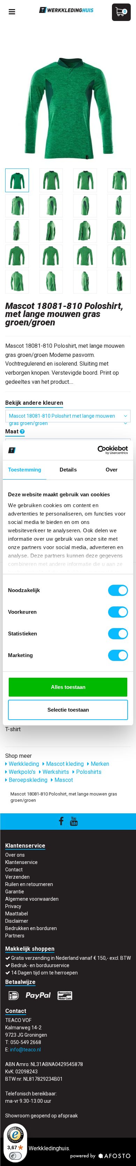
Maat (12, 431)
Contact (14, 869)
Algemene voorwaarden (32, 899)
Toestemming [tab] (24, 470)
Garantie (14, 891)
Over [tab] (112, 470)
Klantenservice (21, 862)
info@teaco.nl (25, 1049)
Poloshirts (88, 772)
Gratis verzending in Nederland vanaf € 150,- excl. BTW (71, 958)
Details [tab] (68, 470)
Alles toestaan (68, 687)
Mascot (63, 780)
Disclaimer (16, 921)
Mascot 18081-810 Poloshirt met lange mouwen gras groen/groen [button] (62, 418)
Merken (99, 764)
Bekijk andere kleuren (34, 403)
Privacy (13, 906)
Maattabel (16, 913)
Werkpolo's (21, 772)
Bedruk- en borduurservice (40, 965)
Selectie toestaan (68, 710)
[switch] (118, 612)
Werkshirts (55, 772)
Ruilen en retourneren (29, 884)
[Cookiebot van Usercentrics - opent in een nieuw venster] (98, 450)
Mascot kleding (64, 764)
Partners (14, 935)
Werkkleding (23, 764)
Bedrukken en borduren (31, 928)
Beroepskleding (27, 780)
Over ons (15, 855)
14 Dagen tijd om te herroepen (44, 973)
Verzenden (17, 877)
